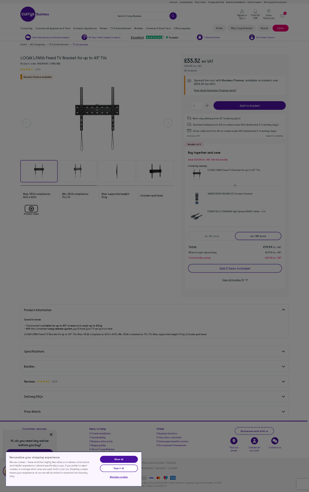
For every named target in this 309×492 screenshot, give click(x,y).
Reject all (119, 468)
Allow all (118, 459)
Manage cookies (119, 477)
